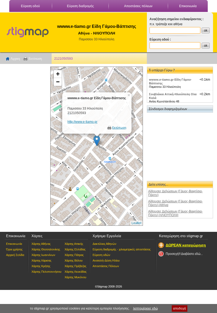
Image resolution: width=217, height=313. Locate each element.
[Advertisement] (25, 146)
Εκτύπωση (35, 58)
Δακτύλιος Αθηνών (104, 243)
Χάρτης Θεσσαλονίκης (45, 249)
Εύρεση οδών (101, 255)
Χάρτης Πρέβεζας (75, 266)
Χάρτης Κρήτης (40, 266)
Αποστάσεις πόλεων (138, 6)
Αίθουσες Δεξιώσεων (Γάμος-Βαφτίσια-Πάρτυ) (175, 193)
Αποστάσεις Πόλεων (106, 266)
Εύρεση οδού (30, 6)
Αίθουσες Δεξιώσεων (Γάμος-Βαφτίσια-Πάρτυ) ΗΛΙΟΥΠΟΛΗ (175, 213)
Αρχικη (15, 58)
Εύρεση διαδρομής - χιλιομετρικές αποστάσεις (122, 249)
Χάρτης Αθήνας (41, 243)
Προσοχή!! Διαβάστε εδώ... (184, 254)
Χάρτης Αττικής (74, 243)
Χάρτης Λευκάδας (76, 271)
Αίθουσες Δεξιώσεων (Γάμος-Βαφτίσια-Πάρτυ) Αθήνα (175, 203)
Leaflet (136, 223)
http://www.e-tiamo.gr (82, 122)
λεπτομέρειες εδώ (145, 308)
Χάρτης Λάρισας (41, 260)
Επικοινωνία (188, 6)
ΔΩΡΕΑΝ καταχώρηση (186, 245)
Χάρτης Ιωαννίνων (43, 255)
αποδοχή (179, 308)
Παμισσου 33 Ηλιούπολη (96, 39)
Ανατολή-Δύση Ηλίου (106, 260)
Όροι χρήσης (14, 249)
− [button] (58, 82)
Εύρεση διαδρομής (80, 6)
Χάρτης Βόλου (74, 260)
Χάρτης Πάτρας (74, 255)
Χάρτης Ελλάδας (75, 249)
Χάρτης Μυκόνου (75, 277)
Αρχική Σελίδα (15, 255)
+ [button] (58, 74)
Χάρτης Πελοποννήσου (46, 271)
